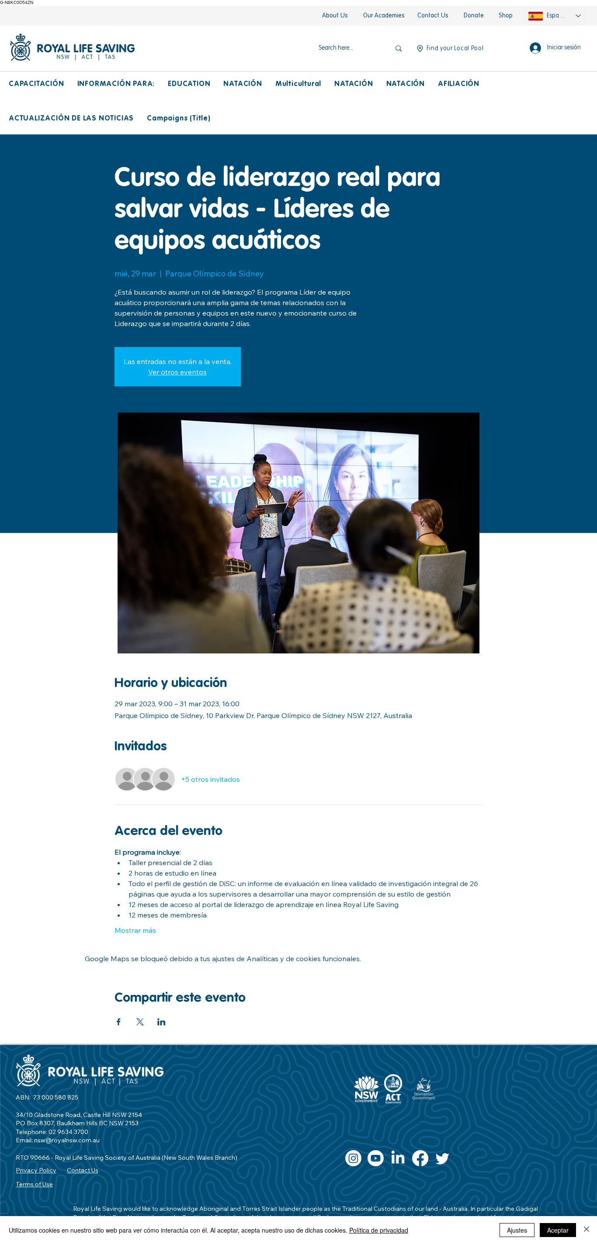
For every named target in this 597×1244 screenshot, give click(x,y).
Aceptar (558, 1230)
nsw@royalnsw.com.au (67, 1140)
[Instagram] (353, 1158)
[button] (36, 84)
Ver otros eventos (177, 372)
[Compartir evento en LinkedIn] (161, 1021)
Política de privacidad (378, 1230)
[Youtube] (376, 1158)
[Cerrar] (586, 1230)
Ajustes (517, 1230)
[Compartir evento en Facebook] (119, 1021)
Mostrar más (135, 930)
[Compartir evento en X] (140, 1021)
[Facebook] (420, 1158)
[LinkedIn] (398, 1158)
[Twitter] (442, 1158)
